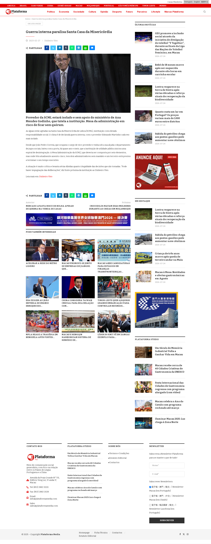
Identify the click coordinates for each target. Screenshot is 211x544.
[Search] (204, 12)
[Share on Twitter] (53, 48)
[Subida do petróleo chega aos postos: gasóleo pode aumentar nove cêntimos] (143, 138)
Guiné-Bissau (64, 6)
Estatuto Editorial (87, 536)
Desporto (117, 11)
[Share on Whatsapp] (72, 48)
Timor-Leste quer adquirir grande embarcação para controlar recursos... (114, 303)
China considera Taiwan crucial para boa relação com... (78, 303)
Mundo (162, 6)
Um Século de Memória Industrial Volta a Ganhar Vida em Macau (169, 351)
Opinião (104, 11)
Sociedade (78, 11)
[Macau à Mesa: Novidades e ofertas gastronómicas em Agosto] (143, 276)
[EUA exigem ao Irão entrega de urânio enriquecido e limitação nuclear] (42, 287)
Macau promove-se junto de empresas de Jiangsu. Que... (77, 266)
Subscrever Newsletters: (161, 481)
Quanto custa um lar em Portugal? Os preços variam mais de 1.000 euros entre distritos (169, 116)
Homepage (84, 533)
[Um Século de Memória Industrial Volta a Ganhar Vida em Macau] (143, 352)
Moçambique (93, 6)
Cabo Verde (37, 6)
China (50, 6)
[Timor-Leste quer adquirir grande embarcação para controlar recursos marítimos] (114, 287)
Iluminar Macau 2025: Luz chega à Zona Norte (170, 420)
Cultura (92, 11)
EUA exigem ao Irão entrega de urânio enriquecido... (37, 303)
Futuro (129, 11)
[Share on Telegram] (78, 48)
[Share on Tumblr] (66, 48)
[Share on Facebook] (46, 48)
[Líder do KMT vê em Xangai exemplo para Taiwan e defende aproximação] (114, 321)
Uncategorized (34, 24)
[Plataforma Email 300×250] (156, 155)
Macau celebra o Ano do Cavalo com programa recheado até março (169, 404)
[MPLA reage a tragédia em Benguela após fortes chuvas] (42, 321)
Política (51, 11)
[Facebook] (180, 534)
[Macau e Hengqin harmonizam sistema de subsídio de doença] (78, 321)
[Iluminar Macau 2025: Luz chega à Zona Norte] (143, 423)
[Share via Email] (92, 48)
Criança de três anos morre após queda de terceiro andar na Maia (169, 256)
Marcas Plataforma (174, 11)
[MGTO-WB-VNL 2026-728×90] (78, 214)
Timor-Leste (148, 6)
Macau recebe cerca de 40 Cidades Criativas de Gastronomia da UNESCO (169, 368)
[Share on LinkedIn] (59, 48)
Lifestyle (155, 11)
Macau (79, 6)
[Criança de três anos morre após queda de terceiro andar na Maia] (143, 258)
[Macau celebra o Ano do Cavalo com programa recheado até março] (143, 405)
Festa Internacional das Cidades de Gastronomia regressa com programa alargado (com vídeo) (169, 387)
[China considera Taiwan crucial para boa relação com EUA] (78, 287)
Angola (11, 6)
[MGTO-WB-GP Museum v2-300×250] (156, 293)
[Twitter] (184, 534)
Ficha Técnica (100, 533)
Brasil (23, 6)
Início (27, 19)
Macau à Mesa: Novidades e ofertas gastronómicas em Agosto (170, 275)
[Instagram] (187, 534)
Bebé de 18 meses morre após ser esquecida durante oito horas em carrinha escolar (169, 69)
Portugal (109, 6)
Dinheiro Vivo (45, 176)
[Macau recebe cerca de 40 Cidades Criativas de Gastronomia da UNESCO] (143, 369)
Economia (64, 11)
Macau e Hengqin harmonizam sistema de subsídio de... (76, 337)
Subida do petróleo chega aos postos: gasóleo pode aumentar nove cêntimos (170, 137)
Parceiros (142, 11)
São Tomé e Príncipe (128, 6)
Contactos (117, 533)
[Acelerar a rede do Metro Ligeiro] (42, 250)
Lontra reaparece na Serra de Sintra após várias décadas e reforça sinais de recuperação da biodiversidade (170, 93)
